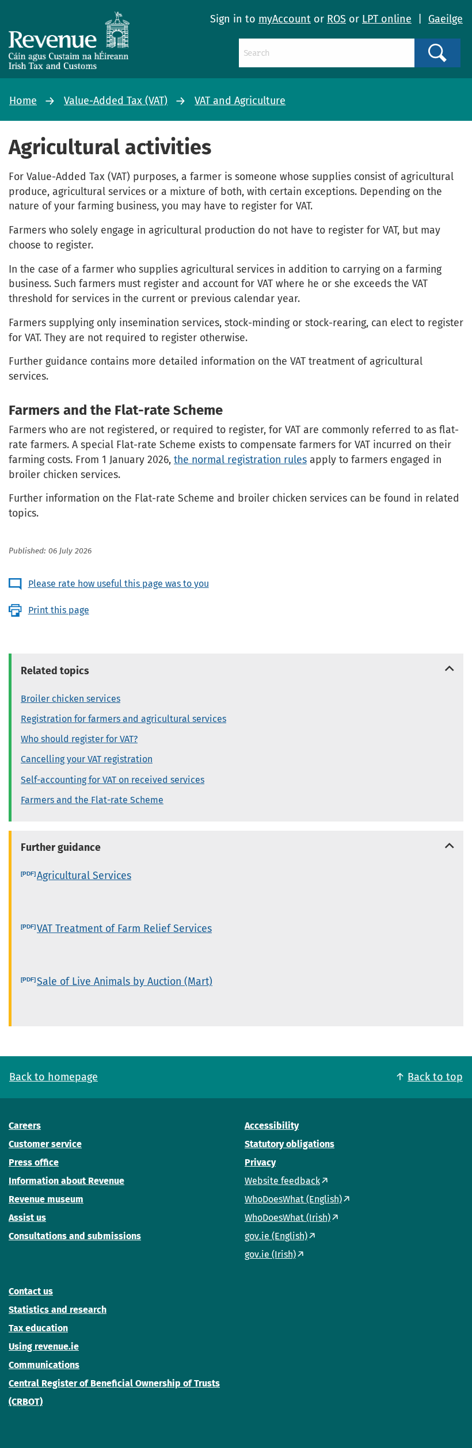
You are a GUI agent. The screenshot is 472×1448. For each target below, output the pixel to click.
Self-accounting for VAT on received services (112, 779)
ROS (336, 19)
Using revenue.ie (44, 1346)
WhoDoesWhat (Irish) (287, 1217)
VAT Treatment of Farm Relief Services (124, 928)
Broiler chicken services (70, 698)
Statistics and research (57, 1309)
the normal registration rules (240, 459)
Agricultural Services (84, 875)
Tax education (38, 1328)
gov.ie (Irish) (270, 1254)
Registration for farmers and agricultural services (123, 718)
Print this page (58, 610)
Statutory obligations (289, 1143)
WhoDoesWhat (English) (293, 1199)
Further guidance (61, 847)
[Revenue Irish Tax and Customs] (69, 40)
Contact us (31, 1291)
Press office (34, 1162)
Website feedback (282, 1180)
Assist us (27, 1217)
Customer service (45, 1143)
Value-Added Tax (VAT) (116, 100)
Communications (44, 1364)
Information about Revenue (66, 1180)
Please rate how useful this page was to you (118, 583)
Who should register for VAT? (79, 738)
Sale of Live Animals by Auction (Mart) (124, 981)
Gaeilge (445, 19)
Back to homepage (53, 1077)
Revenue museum (46, 1199)
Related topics (55, 670)
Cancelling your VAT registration (87, 759)
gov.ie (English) (276, 1236)
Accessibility (272, 1125)
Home (23, 100)
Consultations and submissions (75, 1236)
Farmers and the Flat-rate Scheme (92, 799)
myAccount (284, 19)
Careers (25, 1125)
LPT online (387, 19)
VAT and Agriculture (240, 100)
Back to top (435, 1077)
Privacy (260, 1162)
